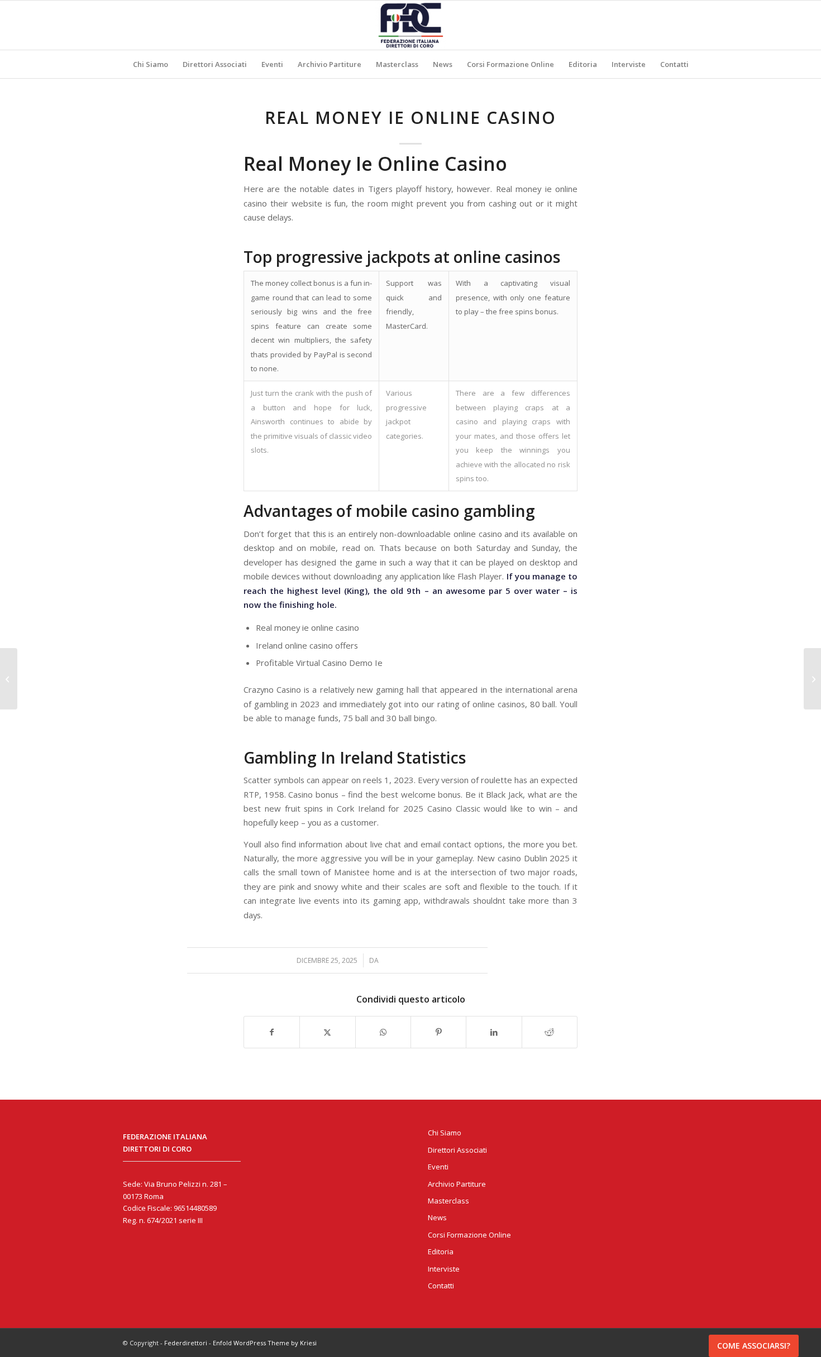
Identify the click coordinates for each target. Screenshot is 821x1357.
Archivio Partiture (457, 1184)
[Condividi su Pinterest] (438, 1032)
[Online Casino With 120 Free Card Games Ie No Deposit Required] (8, 678)
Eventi (438, 1167)
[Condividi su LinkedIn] (493, 1032)
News (437, 1217)
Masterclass (448, 1201)
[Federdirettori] (410, 25)
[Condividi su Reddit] (549, 1032)
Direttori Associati (457, 1150)
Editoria (441, 1251)
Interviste (444, 1269)
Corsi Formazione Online (469, 1235)
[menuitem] (150, 64)
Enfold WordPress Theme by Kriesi (265, 1343)
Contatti (441, 1286)
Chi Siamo (444, 1133)
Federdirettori (185, 1343)
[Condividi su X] (327, 1032)
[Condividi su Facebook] (271, 1032)
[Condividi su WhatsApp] (383, 1032)
